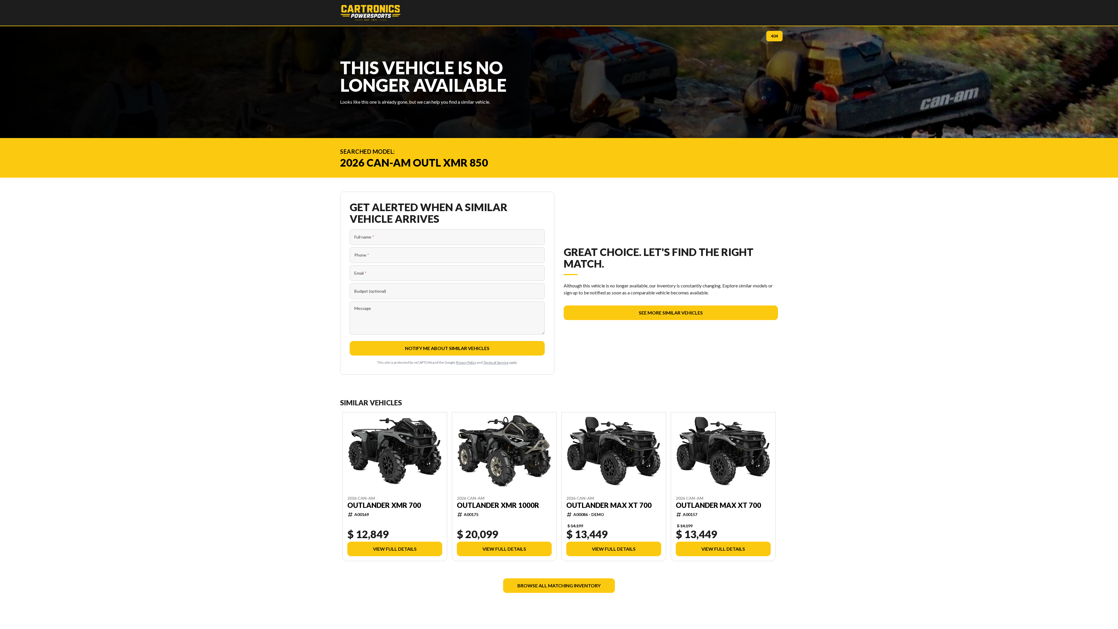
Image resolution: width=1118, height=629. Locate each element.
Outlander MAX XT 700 (609, 505)
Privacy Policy (466, 362)
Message (362, 308)
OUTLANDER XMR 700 (384, 505)
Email (360, 273)
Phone (361, 254)
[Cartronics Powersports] (370, 13)
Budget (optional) (370, 291)
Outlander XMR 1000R (498, 505)
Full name (364, 236)
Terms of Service (496, 362)
